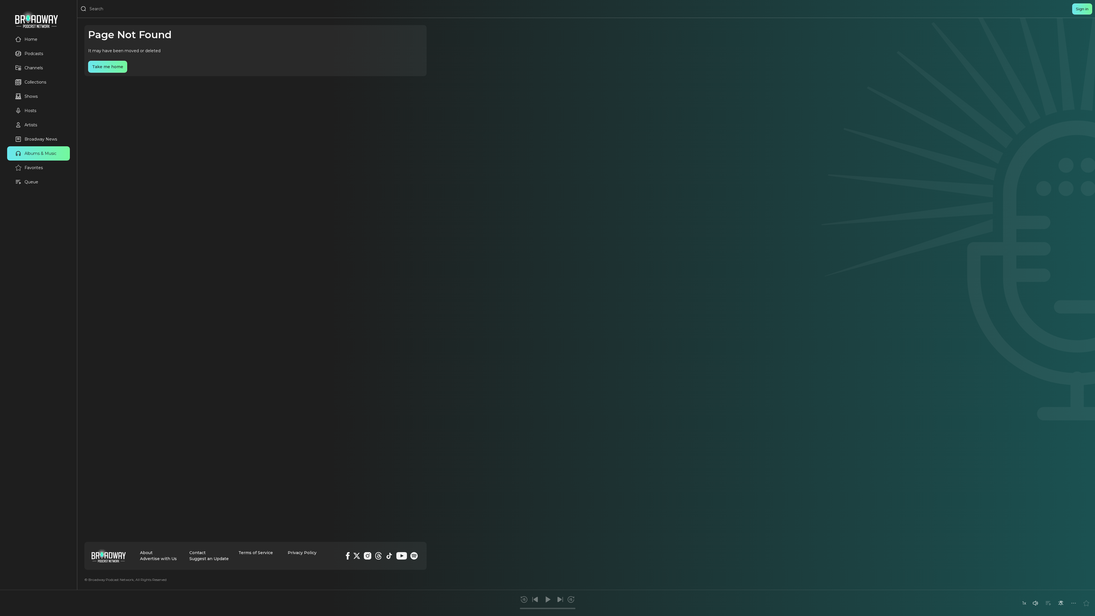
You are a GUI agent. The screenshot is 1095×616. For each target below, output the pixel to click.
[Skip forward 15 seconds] (571, 599)
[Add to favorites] (1086, 603)
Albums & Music (40, 153)
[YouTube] (401, 556)
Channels (34, 67)
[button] (1035, 603)
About (146, 552)
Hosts (30, 110)
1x (1024, 603)
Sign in (1082, 9)
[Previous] (535, 599)
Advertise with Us (158, 558)
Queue (31, 182)
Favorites (34, 167)
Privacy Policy (302, 552)
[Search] (83, 9)
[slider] (547, 608)
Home (31, 39)
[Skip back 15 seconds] (524, 599)
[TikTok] (389, 556)
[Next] (560, 599)
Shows (31, 96)
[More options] (1073, 603)
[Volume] (1035, 603)
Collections (35, 82)
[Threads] (378, 556)
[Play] (547, 599)
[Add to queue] (1048, 603)
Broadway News (41, 139)
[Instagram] (367, 556)
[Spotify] (414, 556)
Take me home (107, 66)
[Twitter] (356, 556)
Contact (197, 552)
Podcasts (34, 53)
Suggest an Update (209, 558)
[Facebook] (348, 556)
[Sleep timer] (1061, 603)
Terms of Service (255, 552)
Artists (31, 124)
